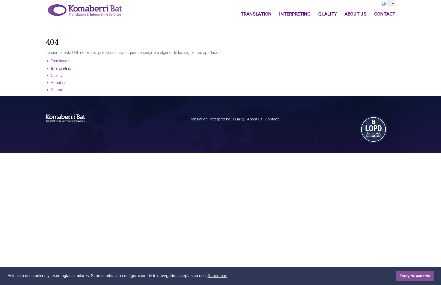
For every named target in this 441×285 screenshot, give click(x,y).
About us (355, 14)
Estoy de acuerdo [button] (415, 276)
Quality (327, 14)
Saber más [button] (217, 276)
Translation (256, 14)
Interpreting (295, 14)
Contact (384, 14)
